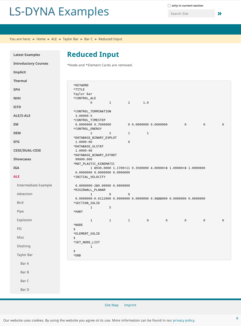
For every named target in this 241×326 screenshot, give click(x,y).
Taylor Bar (71, 39)
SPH (16, 89)
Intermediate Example (34, 185)
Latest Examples (26, 54)
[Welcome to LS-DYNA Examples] (66, 11)
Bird (20, 202)
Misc (20, 237)
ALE (54, 39)
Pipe (20, 211)
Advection (24, 194)
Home (41, 39)
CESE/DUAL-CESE (27, 150)
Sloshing (24, 246)
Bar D (24, 289)
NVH (17, 98)
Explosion (24, 220)
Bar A (24, 263)
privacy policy (183, 320)
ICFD (17, 107)
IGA (16, 167)
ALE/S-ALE (21, 115)
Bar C (88, 39)
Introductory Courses (30, 63)
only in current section (187, 6)
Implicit (19, 72)
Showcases (22, 159)
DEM (17, 133)
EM (15, 124)
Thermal (20, 81)
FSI (19, 228)
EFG (16, 141)
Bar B (24, 272)
